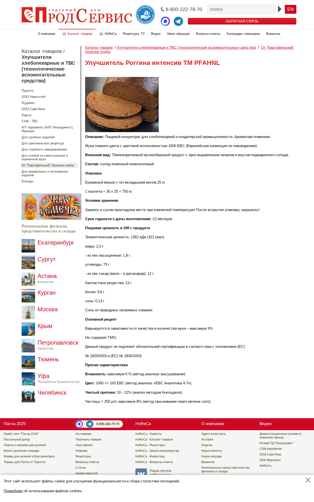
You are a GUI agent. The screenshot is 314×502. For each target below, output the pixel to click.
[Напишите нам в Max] (165, 21)
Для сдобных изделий (38, 137)
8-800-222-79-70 (107, 424)
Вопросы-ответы (208, 34)
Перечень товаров (88, 439)
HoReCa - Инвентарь (150, 456)
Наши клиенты (211, 450)
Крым (45, 326)
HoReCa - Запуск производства (157, 450)
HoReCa (111, 34)
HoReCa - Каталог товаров (154, 439)
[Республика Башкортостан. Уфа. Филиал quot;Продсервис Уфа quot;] (30, 384)
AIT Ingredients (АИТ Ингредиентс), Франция (48, 129)
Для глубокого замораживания (44, 149)
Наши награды (211, 456)
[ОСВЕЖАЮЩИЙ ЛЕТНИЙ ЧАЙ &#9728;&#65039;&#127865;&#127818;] (51, 218)
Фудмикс (28, 103)
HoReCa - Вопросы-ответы (154, 462)
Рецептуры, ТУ (134, 34)
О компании (46, 34)
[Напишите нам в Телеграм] (178, 21)
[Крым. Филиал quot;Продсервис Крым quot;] (30, 334)
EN (290, 9)
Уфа (59, 378)
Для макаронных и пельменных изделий (45, 173)
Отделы (206, 445)
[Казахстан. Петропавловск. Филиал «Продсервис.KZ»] (30, 351)
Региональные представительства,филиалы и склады (225, 469)
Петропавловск (58, 344)
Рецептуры (83, 456)
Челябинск (52, 392)
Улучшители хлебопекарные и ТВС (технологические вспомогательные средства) (48, 68)
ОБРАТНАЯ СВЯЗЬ (242, 21)
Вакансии (273, 34)
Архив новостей (87, 473)
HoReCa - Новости (148, 434)
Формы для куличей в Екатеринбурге (29, 456)
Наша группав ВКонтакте (160, 472)
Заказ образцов (178, 34)
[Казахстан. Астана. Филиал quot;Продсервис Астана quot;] (30, 284)
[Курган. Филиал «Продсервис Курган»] (30, 301)
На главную (84, 434)
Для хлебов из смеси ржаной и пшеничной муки (45, 157)
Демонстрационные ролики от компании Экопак (281, 435)
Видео (155, 34)
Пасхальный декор (17, 439)
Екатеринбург (56, 242)
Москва (48, 309)
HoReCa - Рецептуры (150, 445)
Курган (46, 292)
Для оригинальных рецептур (43, 143)
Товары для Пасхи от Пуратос (25, 462)
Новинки (81, 450)
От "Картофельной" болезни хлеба (48, 165)
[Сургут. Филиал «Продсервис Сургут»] (30, 268)
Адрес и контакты (213, 434)
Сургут (47, 259)
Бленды (27, 181)
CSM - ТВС (30, 121)
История (207, 439)
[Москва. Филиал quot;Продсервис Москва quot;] (30, 318)
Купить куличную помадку (21, 450)
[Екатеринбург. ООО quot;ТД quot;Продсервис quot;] (30, 251)
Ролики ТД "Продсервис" (276, 443)
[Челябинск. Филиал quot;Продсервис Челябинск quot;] (30, 401)
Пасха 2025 (15, 423)
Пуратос (28, 90)
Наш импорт (84, 445)
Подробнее (13, 491)
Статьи (81, 467)
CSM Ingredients (271, 449)
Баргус (27, 115)
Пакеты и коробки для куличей (25, 445)
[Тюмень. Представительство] (30, 368)
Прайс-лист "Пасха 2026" (21, 434)
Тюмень (48, 359)
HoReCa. (266, 465)
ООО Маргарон (270, 460)
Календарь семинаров (243, 34)
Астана (47, 278)
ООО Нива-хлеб (33, 97)
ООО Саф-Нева (33, 109)
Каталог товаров (80, 34)
